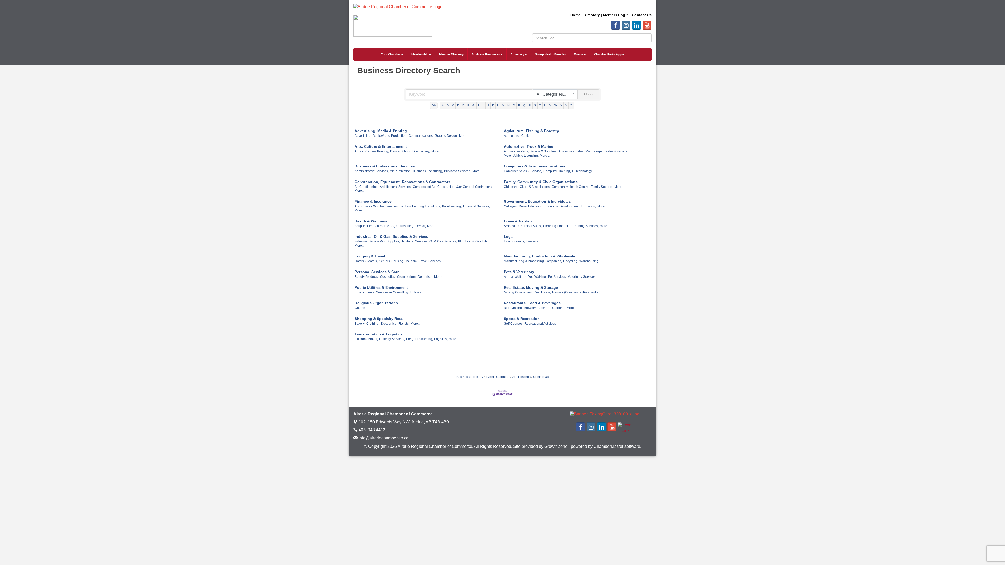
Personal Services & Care (377, 272)
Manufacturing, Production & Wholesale (539, 256)
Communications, (421, 136)
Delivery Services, (392, 339)
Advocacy (517, 54)
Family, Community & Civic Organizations (541, 182)
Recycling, (570, 261)
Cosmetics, (388, 277)
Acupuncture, (364, 226)
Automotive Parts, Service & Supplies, (530, 151)
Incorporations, (514, 241)
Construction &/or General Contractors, (464, 187)
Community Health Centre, (570, 187)
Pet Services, (557, 277)
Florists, (403, 323)
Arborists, (510, 226)
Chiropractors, (385, 226)
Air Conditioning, (366, 187)
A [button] (443, 105)
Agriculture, (512, 136)
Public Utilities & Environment (381, 287)
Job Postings (521, 377)
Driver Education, (531, 206)
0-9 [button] (434, 105)
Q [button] (524, 105)
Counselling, (405, 226)
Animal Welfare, (515, 277)
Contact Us (541, 377)
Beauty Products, (367, 277)
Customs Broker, (366, 339)
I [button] (483, 105)
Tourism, (411, 261)
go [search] (590, 94)
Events (578, 54)
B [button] (448, 105)
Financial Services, (476, 206)
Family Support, (602, 187)
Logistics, (441, 339)
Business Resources (486, 54)
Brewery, (530, 308)
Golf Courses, (513, 323)
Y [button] (566, 105)
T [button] (540, 105)
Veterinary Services (581, 277)
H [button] (479, 105)
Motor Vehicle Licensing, (521, 155)
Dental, (421, 226)
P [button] (519, 105)
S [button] (535, 105)
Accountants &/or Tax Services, (376, 206)
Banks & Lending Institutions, (420, 206)
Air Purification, (400, 171)
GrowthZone (555, 446)
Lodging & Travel (370, 256)
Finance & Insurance (373, 201)
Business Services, (457, 171)
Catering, (558, 308)
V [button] (550, 105)
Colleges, (510, 206)
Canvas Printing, (377, 151)
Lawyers (532, 241)
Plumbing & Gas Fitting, (474, 241)
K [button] (493, 105)
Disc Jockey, (421, 151)
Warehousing (589, 261)
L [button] (498, 105)
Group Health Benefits (550, 54)
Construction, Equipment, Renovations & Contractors (402, 182)
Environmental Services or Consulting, (382, 292)
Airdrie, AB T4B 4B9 (404, 422)
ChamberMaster (608, 446)
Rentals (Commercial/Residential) (576, 292)
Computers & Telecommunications (534, 166)
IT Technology (582, 171)
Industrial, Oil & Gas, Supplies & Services (391, 236)
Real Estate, (542, 292)
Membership (419, 54)
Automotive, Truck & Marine (528, 146)
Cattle (525, 136)
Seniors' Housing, (391, 261)
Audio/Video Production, (390, 136)
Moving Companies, (518, 292)
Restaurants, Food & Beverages (532, 303)
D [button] (458, 105)
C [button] (453, 105)
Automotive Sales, (571, 151)
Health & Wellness (371, 221)
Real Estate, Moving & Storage (531, 287)
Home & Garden (518, 221)
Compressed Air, (424, 187)
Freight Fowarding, (419, 339)
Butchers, (544, 308)
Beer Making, (513, 308)
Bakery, (360, 323)
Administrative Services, (372, 171)
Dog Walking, (537, 277)
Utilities (415, 292)
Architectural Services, (395, 187)
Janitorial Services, (414, 241)
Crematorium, (406, 277)
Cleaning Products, (556, 226)
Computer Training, (557, 171)
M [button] (503, 105)
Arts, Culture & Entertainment (381, 146)
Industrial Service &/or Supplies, (377, 241)
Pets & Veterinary (519, 272)
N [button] (508, 105)
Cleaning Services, (585, 226)
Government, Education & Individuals (537, 201)
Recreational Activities (540, 323)
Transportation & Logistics (379, 334)
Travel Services (430, 261)
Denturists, (425, 277)
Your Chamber (391, 54)
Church (360, 308)
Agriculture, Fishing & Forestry (531, 131)
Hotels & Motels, (366, 261)
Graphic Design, (446, 136)
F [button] (468, 105)
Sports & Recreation (522, 319)
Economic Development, (562, 206)
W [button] (555, 105)
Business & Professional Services (385, 166)
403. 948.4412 (371, 430)
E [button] (463, 105)
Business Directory (469, 377)
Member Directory (451, 54)
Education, (588, 206)
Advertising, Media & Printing (381, 131)
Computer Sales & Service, (523, 171)
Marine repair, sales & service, (606, 151)
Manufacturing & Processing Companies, (533, 261)
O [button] (514, 105)
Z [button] (571, 105)
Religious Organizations (376, 303)
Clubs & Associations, (535, 187)
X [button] (561, 105)
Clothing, (372, 323)
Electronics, (389, 323)
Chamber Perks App (608, 54)
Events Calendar (498, 377)
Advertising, (363, 136)
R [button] (530, 105)
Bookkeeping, (452, 206)
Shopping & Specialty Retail (380, 319)
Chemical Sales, (530, 226)
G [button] (473, 105)
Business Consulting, (428, 171)
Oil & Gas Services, (443, 241)
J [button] (488, 105)
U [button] (545, 105)
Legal (509, 236)
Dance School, (400, 151)
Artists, (359, 151)
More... (464, 136)
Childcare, (511, 187)
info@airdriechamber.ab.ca (383, 438)
